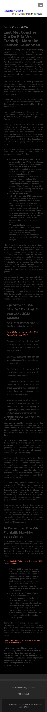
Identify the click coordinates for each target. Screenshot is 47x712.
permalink (20, 665)
